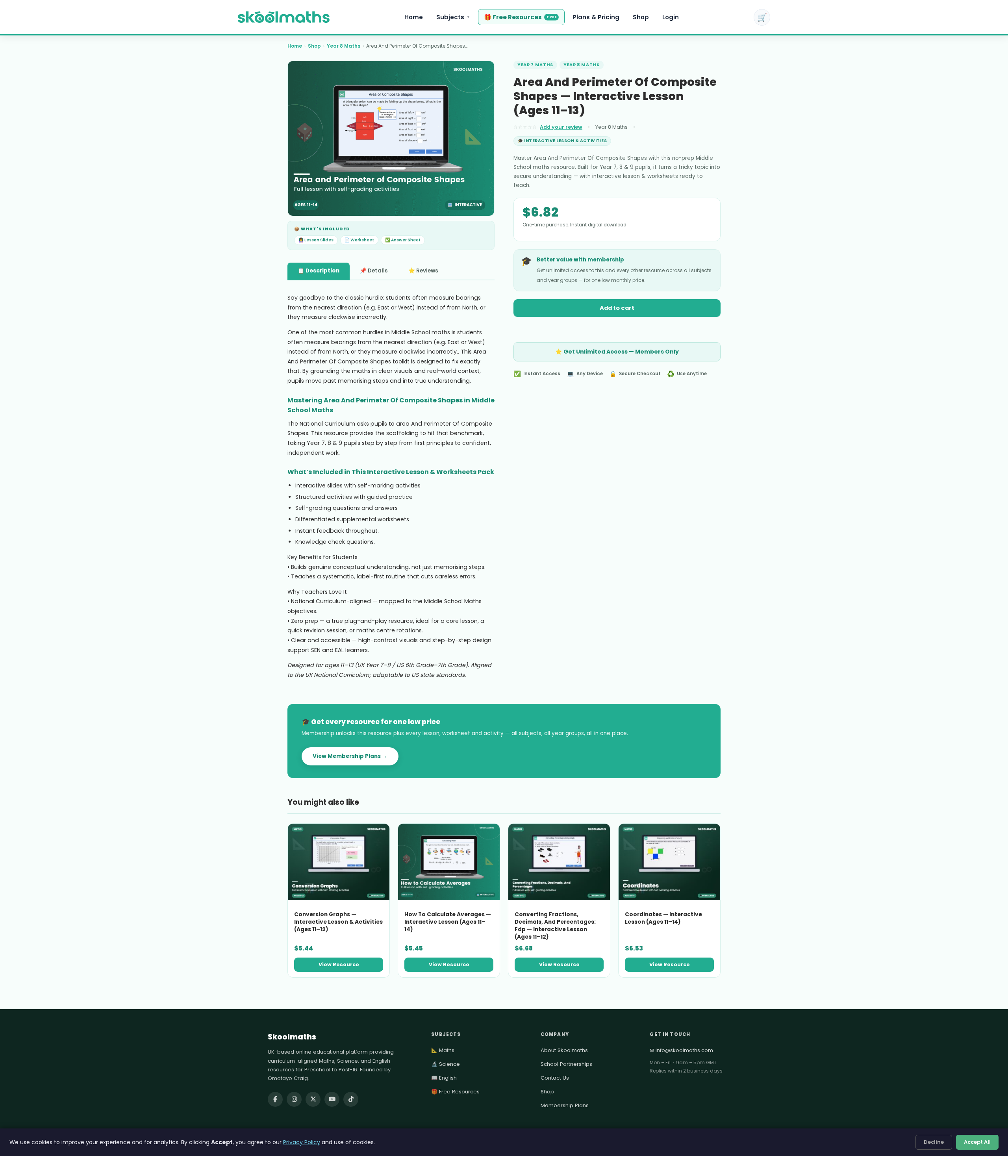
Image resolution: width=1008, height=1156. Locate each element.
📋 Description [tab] (318, 270)
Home (413, 17)
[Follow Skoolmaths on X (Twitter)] (313, 1099)
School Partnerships (566, 1064)
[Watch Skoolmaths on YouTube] (331, 1099)
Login (670, 17)
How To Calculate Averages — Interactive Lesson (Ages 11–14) (447, 922)
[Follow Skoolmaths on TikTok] (350, 1099)
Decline (934, 1142)
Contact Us (555, 1078)
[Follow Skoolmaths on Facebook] (275, 1099)
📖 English (444, 1078)
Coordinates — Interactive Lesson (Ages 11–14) (663, 918)
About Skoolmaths (564, 1050)
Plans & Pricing (596, 17)
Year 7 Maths (535, 65)
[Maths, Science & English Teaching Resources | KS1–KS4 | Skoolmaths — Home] (284, 17)
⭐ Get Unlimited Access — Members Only (617, 352)
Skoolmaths (292, 1037)
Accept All (977, 1142)
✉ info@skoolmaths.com (681, 1050)
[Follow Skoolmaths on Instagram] (294, 1099)
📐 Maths (442, 1050)
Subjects (453, 17)
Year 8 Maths (343, 46)
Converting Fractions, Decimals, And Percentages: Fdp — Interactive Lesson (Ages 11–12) (555, 926)
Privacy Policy (301, 1142)
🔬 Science (445, 1064)
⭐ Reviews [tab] (423, 270)
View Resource (339, 964)
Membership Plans (565, 1105)
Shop (641, 17)
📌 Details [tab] (374, 270)
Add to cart (617, 308)
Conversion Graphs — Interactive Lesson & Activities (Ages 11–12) (338, 922)
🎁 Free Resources (520, 17)
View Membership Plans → (350, 756)
